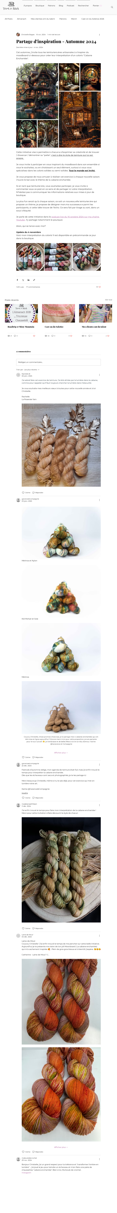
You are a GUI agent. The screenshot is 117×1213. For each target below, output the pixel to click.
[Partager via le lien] (34, 280)
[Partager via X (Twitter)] (23, 280)
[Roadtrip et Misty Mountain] (21, 313)
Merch (74, 19)
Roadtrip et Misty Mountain (21, 326)
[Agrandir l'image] (30, 257)
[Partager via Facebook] (17, 280)
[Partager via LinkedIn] (28, 280)
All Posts (8, 19)
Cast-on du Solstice (54, 326)
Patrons (62, 19)
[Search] (112, 7)
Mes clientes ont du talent (43, 19)
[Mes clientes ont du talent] (95, 313)
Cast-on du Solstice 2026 (92, 19)
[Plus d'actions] (99, 34)
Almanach (21, 19)
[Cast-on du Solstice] (58, 313)
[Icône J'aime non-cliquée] (23, 492)
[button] (97, 6)
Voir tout (108, 300)
